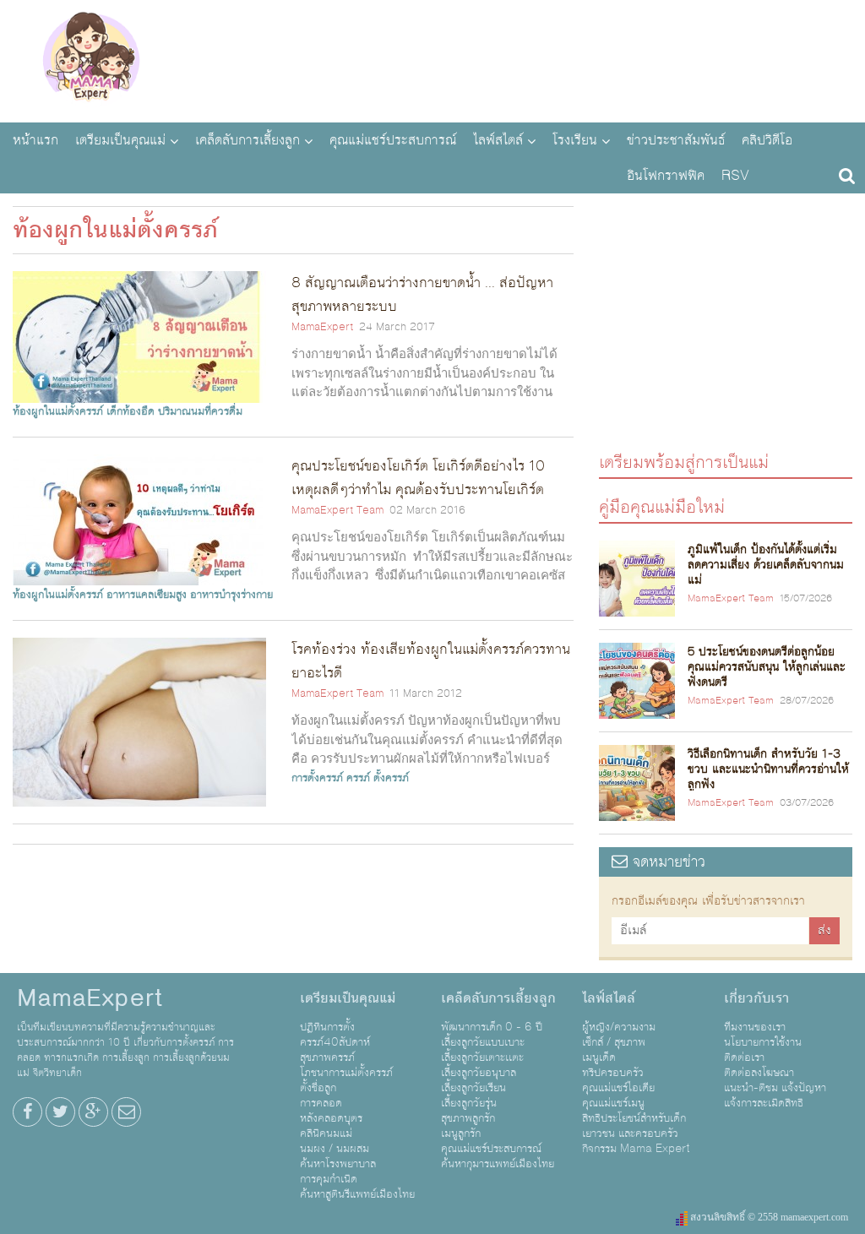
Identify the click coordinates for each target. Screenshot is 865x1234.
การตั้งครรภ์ (317, 778)
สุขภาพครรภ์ (327, 1057)
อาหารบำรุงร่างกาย (231, 594)
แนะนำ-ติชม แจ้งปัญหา (775, 1087)
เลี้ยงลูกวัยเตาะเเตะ (482, 1057)
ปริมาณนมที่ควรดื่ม (200, 411)
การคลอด (321, 1103)
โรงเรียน (574, 140)
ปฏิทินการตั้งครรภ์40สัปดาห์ (335, 1034)
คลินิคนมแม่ (326, 1133)
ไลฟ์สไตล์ (498, 140)
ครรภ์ (358, 778)
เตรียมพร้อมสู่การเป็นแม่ (684, 461)
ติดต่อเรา (744, 1057)
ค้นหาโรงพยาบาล (338, 1163)
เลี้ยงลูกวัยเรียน (473, 1087)
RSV (735, 176)
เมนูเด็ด (599, 1057)
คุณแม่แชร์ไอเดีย (618, 1087)
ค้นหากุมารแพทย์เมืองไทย (497, 1163)
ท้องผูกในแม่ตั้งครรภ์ (58, 411)
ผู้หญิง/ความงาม (619, 1027)
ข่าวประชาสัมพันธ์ (676, 140)
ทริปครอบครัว (613, 1072)
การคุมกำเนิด (328, 1179)
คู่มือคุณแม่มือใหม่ (662, 506)
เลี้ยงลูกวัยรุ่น (469, 1103)
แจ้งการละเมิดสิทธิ (763, 1103)
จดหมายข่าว (666, 862)
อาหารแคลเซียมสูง (146, 594)
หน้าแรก (35, 140)
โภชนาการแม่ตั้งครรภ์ (346, 1072)
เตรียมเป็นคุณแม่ (120, 140)
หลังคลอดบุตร (331, 1118)
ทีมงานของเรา (755, 1027)
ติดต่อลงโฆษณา (759, 1072)
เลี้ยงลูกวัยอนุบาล (478, 1072)
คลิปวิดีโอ (767, 140)
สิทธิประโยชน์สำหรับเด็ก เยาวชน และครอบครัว (634, 1126)
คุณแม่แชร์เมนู (613, 1103)
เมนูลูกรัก (461, 1133)
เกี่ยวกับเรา (756, 998)
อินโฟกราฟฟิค (666, 176)
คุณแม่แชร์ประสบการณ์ (392, 140)
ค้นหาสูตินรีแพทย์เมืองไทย (357, 1194)
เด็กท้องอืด (130, 411)
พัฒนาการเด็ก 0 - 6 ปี (491, 1027)
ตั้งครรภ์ (391, 778)
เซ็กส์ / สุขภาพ (613, 1042)
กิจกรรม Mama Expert (636, 1148)
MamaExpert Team (337, 510)
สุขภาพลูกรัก (468, 1118)
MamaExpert (91, 59)
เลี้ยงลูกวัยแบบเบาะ (483, 1042)
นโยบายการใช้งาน (763, 1042)
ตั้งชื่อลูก (318, 1087)
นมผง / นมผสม (334, 1148)
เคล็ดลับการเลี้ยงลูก (247, 140)
